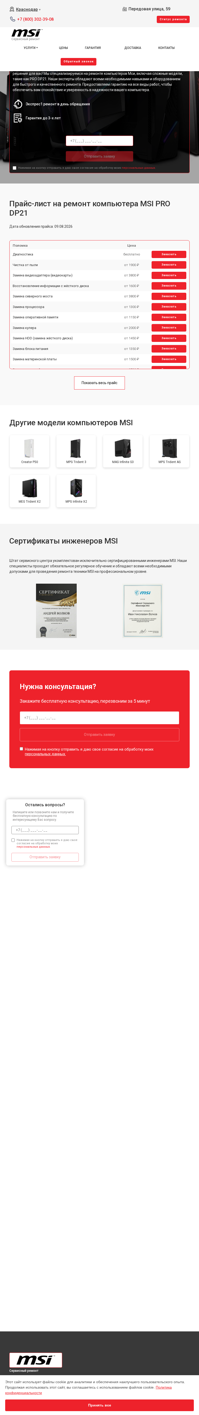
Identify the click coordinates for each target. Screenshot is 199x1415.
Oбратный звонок (78, 61)
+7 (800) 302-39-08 (35, 19)
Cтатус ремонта (173, 19)
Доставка (132, 48)
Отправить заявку (99, 156)
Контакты (166, 48)
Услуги (29, 48)
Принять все (99, 1405)
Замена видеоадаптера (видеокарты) (43, 275)
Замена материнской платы (35, 359)
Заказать (169, 254)
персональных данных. (139, 168)
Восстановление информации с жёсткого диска (51, 286)
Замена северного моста (33, 296)
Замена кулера (24, 328)
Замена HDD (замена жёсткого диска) (43, 338)
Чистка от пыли (25, 265)
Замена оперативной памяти (35, 317)
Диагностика (23, 254)
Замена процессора (28, 307)
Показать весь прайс (99, 383)
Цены (63, 48)
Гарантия (93, 48)
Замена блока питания (30, 349)
